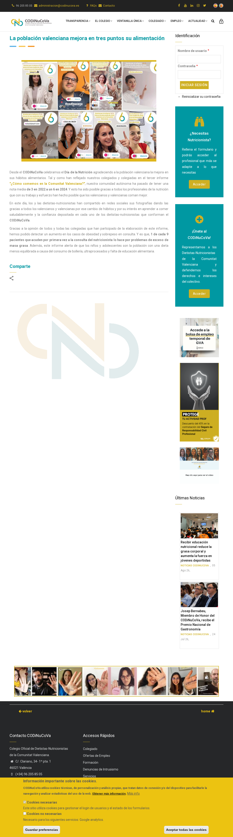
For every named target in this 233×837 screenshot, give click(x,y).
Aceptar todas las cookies (186, 830)
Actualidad (196, 21)
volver (27, 711)
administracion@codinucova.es (59, 5)
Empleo (176, 21)
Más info (133, 793)
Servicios (89, 776)
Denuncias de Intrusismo (100, 769)
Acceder (199, 184)
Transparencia (77, 21)
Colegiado (156, 21)
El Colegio (102, 21)
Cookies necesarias (42, 802)
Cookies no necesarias (44, 814)
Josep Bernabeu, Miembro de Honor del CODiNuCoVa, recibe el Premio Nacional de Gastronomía (198, 620)
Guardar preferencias (41, 830)
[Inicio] (31, 21)
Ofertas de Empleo (96, 755)
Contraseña (186, 66)
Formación (90, 762)
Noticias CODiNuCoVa (195, 565)
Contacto (109, 5)
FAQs (93, 5)
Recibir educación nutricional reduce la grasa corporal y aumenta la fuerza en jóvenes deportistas (196, 551)
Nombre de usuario (192, 51)
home (206, 711)
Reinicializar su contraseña (201, 96)
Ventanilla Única (129, 21)
